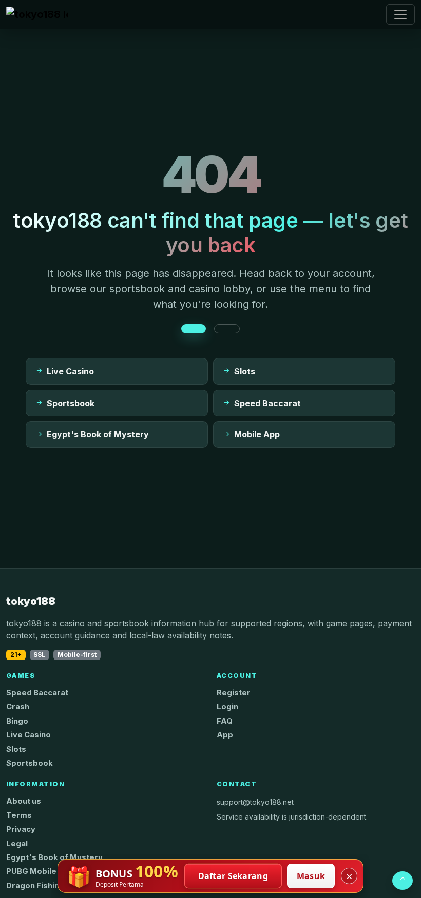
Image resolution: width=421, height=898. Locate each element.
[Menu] (400, 14)
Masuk (311, 876)
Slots (16, 749)
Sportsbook (29, 763)
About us (23, 801)
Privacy (20, 829)
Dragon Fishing (35, 885)
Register (234, 692)
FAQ (225, 721)
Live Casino (28, 735)
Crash (17, 706)
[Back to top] (402, 880)
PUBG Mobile (31, 871)
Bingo (17, 721)
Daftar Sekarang (233, 876)
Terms (19, 815)
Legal (17, 843)
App (225, 735)
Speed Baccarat (37, 692)
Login (227, 706)
